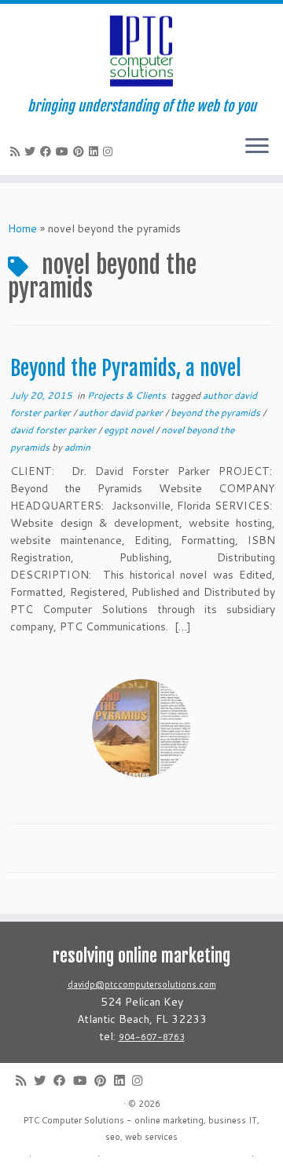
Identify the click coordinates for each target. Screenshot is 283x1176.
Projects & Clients (127, 395)
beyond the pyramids (217, 412)
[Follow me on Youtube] (64, 151)
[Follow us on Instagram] (110, 151)
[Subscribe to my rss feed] (17, 151)
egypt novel (130, 429)
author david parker (122, 412)
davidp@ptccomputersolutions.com (142, 984)
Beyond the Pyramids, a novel (125, 368)
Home (22, 228)
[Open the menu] (257, 147)
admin (77, 447)
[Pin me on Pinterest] (81, 151)
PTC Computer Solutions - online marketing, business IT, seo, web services (141, 1128)
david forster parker (54, 429)
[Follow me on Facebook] (48, 151)
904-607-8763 (152, 1037)
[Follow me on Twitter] (32, 151)
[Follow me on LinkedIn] (96, 151)
